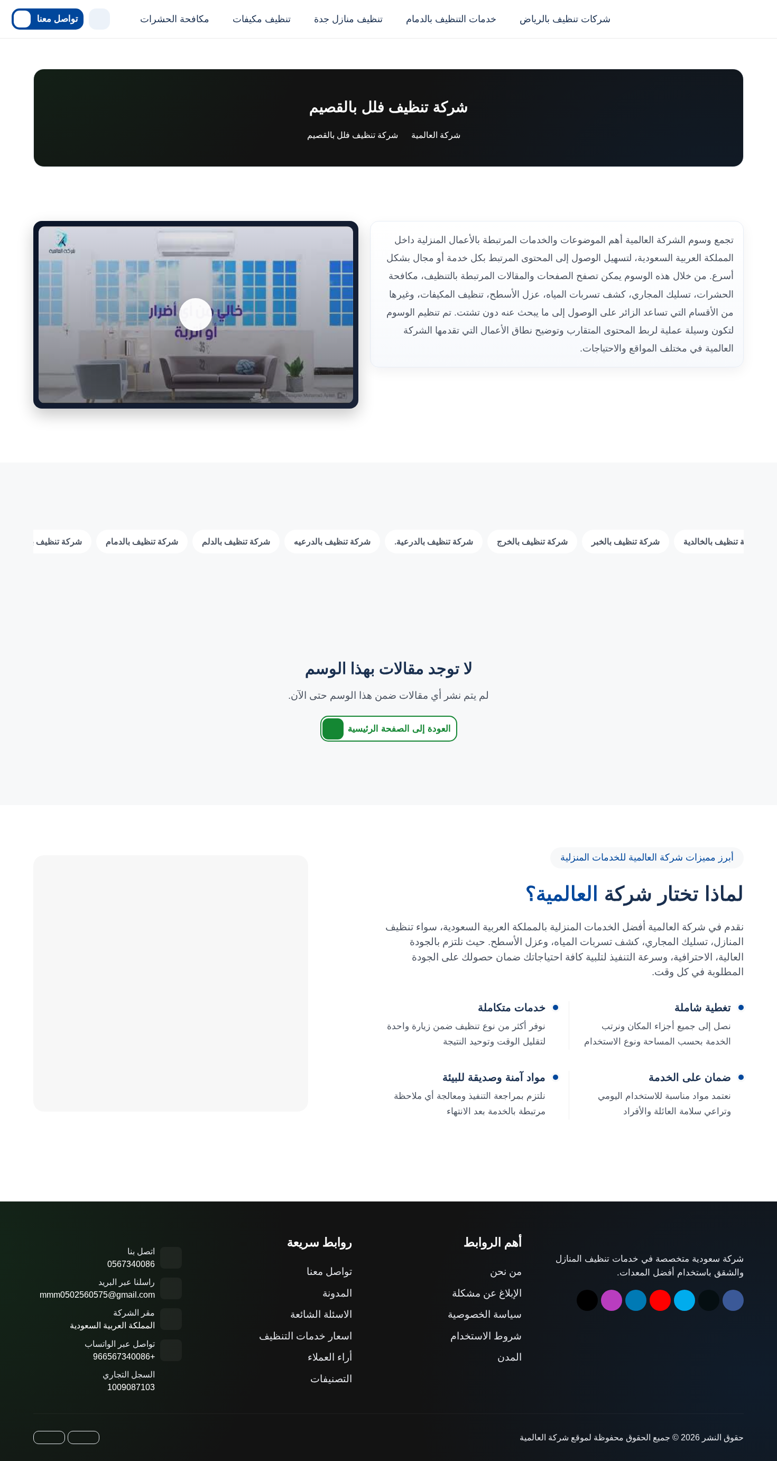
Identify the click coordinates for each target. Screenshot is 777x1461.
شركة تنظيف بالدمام (142, 541)
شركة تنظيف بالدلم (236, 541)
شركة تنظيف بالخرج (532, 541)
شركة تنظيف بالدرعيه (332, 541)
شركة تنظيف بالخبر (625, 541)
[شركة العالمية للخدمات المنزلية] (688, 19)
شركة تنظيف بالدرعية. (433, 541)
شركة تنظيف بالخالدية (722, 541)
